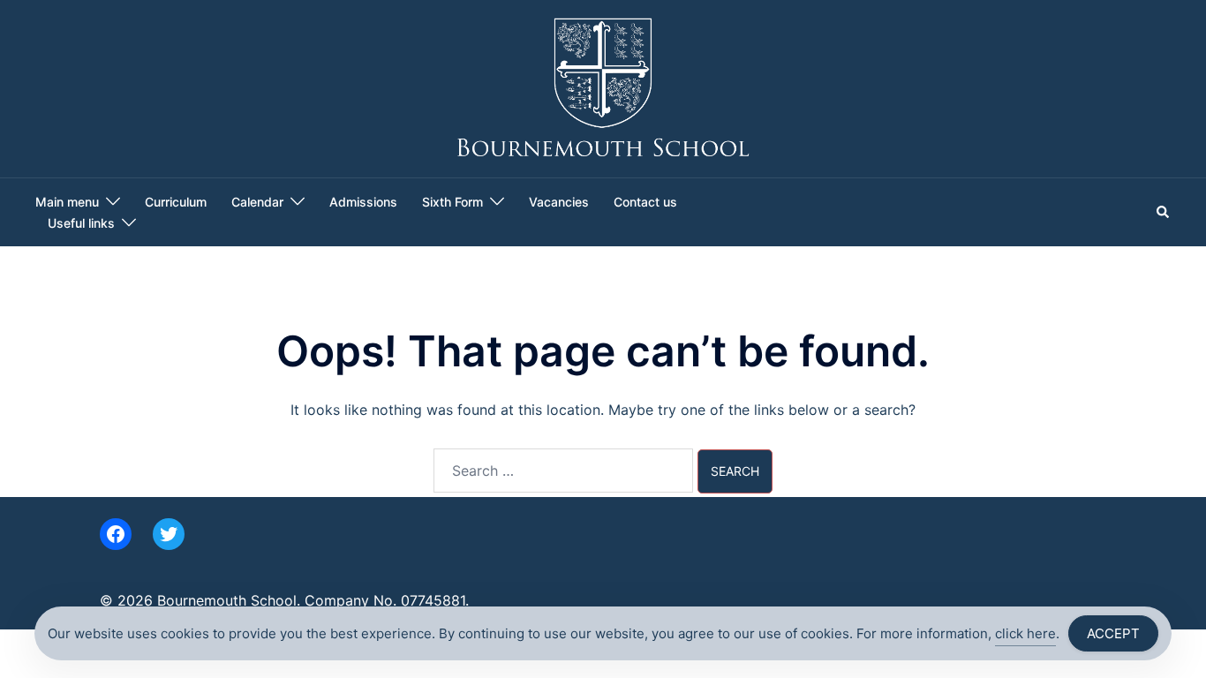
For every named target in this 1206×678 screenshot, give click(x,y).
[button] (1164, 212)
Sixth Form (452, 201)
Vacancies (559, 201)
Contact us (645, 201)
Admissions (363, 201)
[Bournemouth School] (603, 87)
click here (1025, 633)
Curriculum (176, 201)
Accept (1113, 633)
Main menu (67, 201)
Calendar (257, 201)
